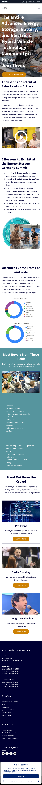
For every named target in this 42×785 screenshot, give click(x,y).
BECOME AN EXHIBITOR (14, 74)
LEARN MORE (21, 539)
